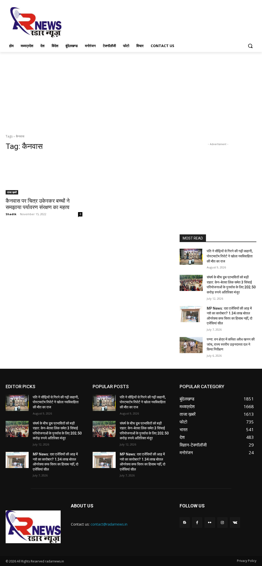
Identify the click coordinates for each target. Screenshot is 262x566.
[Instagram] (222, 522)
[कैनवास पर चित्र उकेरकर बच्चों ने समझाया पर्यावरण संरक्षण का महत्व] (44, 175)
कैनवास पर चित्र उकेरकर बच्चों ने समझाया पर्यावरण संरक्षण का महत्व (38, 204)
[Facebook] (197, 522)
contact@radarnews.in (109, 524)
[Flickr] (210, 522)
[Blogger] (185, 522)
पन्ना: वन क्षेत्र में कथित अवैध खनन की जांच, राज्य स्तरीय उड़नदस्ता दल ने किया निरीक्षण (231, 344)
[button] (250, 46)
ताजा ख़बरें (12, 192)
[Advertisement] (125, 21)
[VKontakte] (235, 522)
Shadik (11, 214)
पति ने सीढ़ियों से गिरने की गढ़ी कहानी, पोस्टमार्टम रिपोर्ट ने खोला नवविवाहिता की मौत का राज (230, 256)
